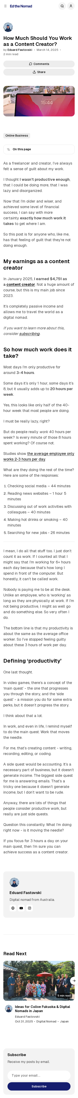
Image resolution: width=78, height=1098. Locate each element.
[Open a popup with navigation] (5, 6)
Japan (64, 1021)
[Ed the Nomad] (21, 6)
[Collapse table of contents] (8, 149)
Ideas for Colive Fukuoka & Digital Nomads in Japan (42, 1009)
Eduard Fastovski (19, 49)
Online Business (16, 135)
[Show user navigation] (71, 6)
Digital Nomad (46, 1021)
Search (62, 6)
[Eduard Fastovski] (8, 27)
